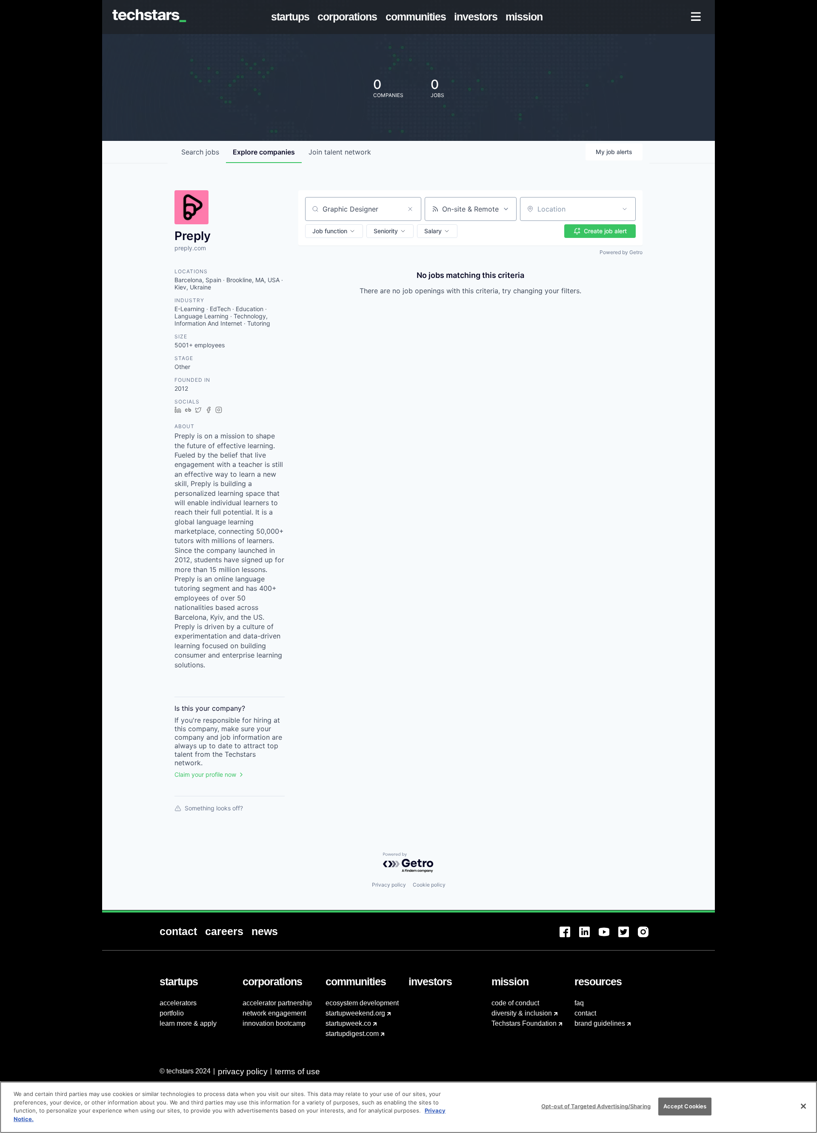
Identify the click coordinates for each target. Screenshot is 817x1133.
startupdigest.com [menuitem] (352, 1033)
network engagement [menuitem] (274, 1013)
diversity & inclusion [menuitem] (521, 1013)
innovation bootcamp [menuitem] (274, 1023)
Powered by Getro (621, 252)
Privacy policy (389, 884)
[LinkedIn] (589, 937)
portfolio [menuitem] (172, 1013)
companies (264, 152)
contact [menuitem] (585, 1013)
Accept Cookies (685, 1106)
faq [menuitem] (579, 1003)
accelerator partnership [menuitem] (277, 1003)
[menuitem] (292, 17)
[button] (334, 231)
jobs (200, 152)
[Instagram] (647, 937)
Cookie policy (429, 884)
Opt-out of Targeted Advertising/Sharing (596, 1106)
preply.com (190, 248)
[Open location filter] (624, 209)
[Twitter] (628, 937)
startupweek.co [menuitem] (348, 1023)
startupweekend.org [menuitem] (355, 1013)
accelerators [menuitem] (178, 1003)
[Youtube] (608, 937)
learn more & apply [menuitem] (188, 1023)
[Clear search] (410, 209)
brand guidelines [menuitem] (599, 1023)
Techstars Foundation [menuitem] (524, 1023)
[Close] (803, 1106)
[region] (408, 1107)
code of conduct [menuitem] (515, 1003)
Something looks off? (214, 808)
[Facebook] (569, 937)
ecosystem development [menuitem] (362, 1003)
